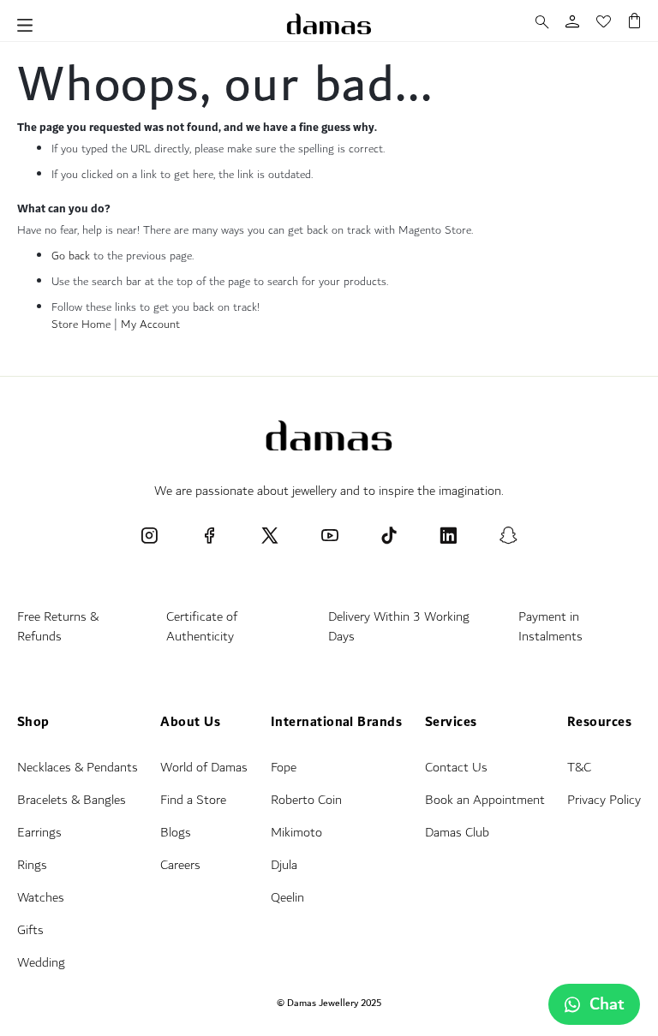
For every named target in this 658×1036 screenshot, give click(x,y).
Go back (70, 256)
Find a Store (193, 800)
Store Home (81, 324)
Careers (180, 865)
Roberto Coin (306, 800)
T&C (579, 767)
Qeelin (287, 897)
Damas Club (457, 832)
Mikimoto (296, 832)
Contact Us (456, 767)
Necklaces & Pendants (77, 767)
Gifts (30, 930)
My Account (150, 324)
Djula (284, 865)
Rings (32, 865)
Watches (40, 897)
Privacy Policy (604, 800)
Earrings (39, 832)
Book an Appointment (485, 800)
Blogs (175, 832)
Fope (283, 767)
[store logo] (329, 24)
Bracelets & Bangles (71, 800)
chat (607, 1004)
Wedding (41, 962)
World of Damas (204, 767)
